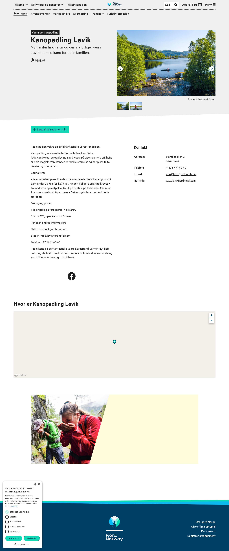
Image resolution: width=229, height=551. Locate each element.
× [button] (39, 484)
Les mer (14, 506)
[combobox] (35, 484)
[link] (205, 521)
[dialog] (22, 514)
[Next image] (211, 68)
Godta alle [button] (14, 538)
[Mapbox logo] (20, 375)
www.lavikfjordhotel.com (181, 180)
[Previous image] (120, 68)
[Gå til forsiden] (114, 4)
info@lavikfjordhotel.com (181, 174)
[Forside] (114, 528)
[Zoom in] (211, 315)
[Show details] (114, 342)
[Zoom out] (211, 320)
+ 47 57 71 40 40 (176, 167)
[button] (22, 544)
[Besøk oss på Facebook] (72, 276)
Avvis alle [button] (31, 538)
